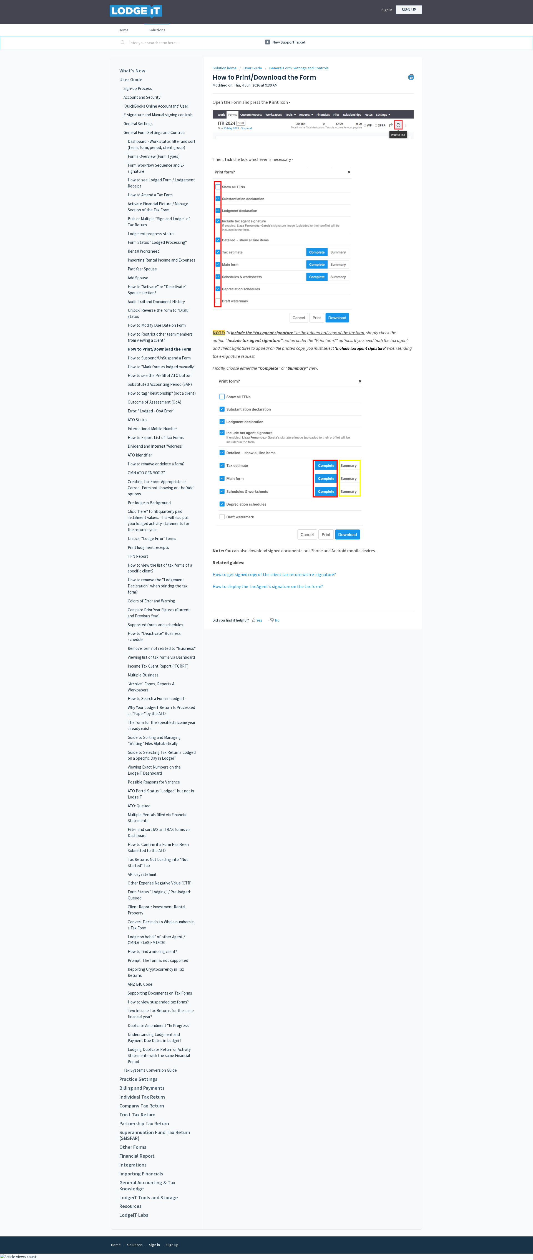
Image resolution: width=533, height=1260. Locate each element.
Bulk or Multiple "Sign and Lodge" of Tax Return (159, 221)
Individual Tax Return (142, 1097)
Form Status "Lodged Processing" (157, 242)
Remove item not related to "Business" (162, 648)
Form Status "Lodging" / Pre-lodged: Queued (159, 895)
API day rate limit (142, 874)
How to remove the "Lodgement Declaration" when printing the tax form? (158, 586)
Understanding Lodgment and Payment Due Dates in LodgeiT (155, 1037)
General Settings (138, 123)
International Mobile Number (152, 428)
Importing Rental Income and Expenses (161, 260)
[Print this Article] (411, 77)
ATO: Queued (139, 805)
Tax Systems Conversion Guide (150, 1070)
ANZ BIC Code (140, 984)
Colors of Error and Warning (151, 601)
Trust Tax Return (137, 1115)
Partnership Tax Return (144, 1123)
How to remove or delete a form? (156, 464)
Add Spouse (138, 277)
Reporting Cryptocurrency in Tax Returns (156, 972)
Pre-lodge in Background (149, 502)
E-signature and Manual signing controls (158, 114)
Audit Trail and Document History (156, 301)
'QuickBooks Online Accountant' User (156, 106)
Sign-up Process (138, 88)
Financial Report (137, 1156)
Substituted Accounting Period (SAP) (160, 384)
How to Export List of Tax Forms (156, 437)
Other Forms (132, 1147)
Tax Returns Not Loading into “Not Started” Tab (158, 862)
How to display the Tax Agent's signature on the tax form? (268, 586)
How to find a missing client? (152, 951)
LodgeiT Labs (133, 1215)
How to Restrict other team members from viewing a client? (160, 337)
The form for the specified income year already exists (161, 725)
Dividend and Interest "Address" (155, 446)
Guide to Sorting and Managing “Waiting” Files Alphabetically (154, 740)
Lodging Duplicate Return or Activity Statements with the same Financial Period (159, 1055)
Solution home (225, 67)
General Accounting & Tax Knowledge (147, 1186)
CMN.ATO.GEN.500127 (146, 472)
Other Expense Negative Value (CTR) (160, 883)
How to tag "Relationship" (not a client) (162, 393)
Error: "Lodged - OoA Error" (151, 411)
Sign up (409, 9)
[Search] (123, 43)
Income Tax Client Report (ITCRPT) (158, 666)
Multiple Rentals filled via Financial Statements (157, 817)
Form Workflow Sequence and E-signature (156, 168)
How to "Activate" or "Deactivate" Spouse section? (157, 289)
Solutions (157, 29)
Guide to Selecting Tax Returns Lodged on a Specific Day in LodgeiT (162, 755)
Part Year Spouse (142, 269)
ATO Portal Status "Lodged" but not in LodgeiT (161, 794)
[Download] (256, 576)
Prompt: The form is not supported (158, 960)
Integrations (133, 1165)
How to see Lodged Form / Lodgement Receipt (161, 183)
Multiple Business (143, 675)
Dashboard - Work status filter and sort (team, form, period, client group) (161, 144)
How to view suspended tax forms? (158, 1002)
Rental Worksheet (143, 251)
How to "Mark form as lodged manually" (161, 366)
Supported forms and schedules (155, 624)
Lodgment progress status (151, 233)
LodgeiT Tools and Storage (148, 1198)
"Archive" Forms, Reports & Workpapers (151, 687)
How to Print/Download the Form (159, 349)
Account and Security (142, 97)
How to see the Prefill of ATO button (160, 375)
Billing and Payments (142, 1088)
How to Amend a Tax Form (150, 194)
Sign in (386, 9)
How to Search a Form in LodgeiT (156, 698)
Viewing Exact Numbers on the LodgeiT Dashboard (154, 770)
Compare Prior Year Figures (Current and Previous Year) (159, 612)
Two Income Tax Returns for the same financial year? (161, 1013)
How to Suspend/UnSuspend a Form (159, 358)
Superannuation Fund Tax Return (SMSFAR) (154, 1135)
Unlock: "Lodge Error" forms (152, 538)
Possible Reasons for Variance (154, 782)
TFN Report (138, 556)
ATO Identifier (140, 455)
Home (124, 29)
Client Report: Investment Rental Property (156, 910)
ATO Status (137, 419)
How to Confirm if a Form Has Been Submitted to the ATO (158, 847)
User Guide (130, 80)
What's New (132, 71)
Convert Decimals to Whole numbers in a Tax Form (161, 925)
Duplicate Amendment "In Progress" (159, 1025)
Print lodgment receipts (148, 547)
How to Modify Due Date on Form (157, 325)
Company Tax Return (141, 1106)
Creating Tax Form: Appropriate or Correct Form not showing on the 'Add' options (161, 487)
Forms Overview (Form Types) (154, 156)
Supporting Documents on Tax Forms (160, 993)
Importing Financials (141, 1174)
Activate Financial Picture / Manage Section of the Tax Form (158, 206)
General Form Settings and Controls (154, 132)
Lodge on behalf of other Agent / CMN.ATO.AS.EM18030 (156, 939)
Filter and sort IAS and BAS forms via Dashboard (159, 832)
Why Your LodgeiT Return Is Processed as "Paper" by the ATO (161, 710)
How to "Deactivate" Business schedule (154, 636)
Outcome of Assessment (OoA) (154, 402)
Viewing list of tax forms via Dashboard (161, 657)
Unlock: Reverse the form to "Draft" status (158, 313)
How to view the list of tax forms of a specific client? (160, 568)
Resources (130, 1206)
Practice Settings (138, 1079)
